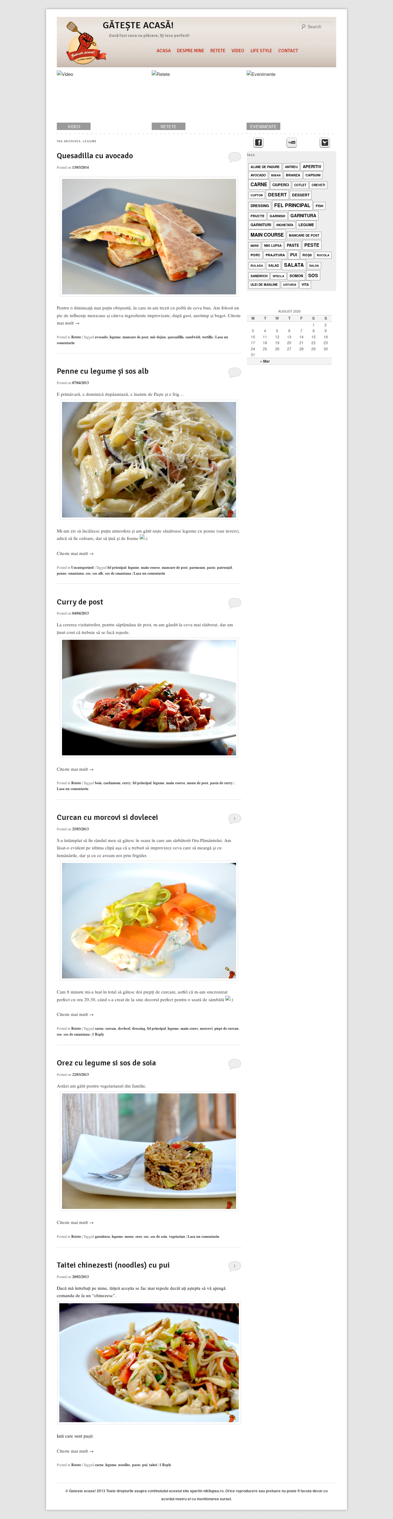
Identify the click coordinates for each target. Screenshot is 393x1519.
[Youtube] (291, 142)
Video (238, 50)
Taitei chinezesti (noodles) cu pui (113, 1265)
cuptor (257, 195)
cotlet (300, 185)
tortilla (207, 337)
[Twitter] (324, 142)
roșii (307, 255)
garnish (277, 216)
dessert (300, 195)
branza (293, 175)
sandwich (192, 337)
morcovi (206, 1028)
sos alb (97, 573)
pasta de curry (221, 782)
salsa (314, 266)
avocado (101, 337)
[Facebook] (258, 142)
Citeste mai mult (75, 553)
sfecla (278, 276)
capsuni (313, 175)
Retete (217, 50)
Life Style (261, 50)
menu (129, 1236)
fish (319, 205)
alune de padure (265, 166)
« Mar (265, 361)
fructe (257, 216)
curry (126, 782)
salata (294, 264)
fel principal (142, 782)
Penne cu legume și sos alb (103, 371)
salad (273, 265)
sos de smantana (118, 573)
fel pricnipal (116, 567)
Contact (288, 50)
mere (255, 246)
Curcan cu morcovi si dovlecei (107, 817)
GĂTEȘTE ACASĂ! (138, 25)
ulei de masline (264, 284)
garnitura (102, 1236)
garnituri (261, 224)
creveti (318, 185)
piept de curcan (226, 1028)
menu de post (197, 782)
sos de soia (158, 1236)
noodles (124, 1464)
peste (311, 245)
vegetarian (177, 1236)
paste (211, 567)
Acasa (164, 50)
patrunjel (224, 567)
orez (138, 1236)
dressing (138, 1028)
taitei (153, 1464)
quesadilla (176, 337)
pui (144, 1464)
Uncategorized (82, 567)
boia (98, 782)
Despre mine (190, 50)
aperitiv (312, 166)
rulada (257, 266)
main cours (189, 1028)
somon (296, 275)
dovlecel (124, 1028)
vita (305, 284)
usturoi (289, 285)
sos (88, 573)
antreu (291, 166)
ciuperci (280, 184)
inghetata (284, 224)
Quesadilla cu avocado (95, 156)
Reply (98, 1034)
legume (115, 337)
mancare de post (135, 337)
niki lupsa (273, 245)
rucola (323, 255)
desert (277, 194)
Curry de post (80, 602)
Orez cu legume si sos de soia (106, 1063)
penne (61, 573)
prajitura (275, 255)
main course (150, 567)
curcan (110, 1028)
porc (255, 255)
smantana (76, 573)
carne (99, 1028)
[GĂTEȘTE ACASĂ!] (86, 44)
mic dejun (158, 337)
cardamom (111, 782)
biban (276, 175)
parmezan (197, 567)
